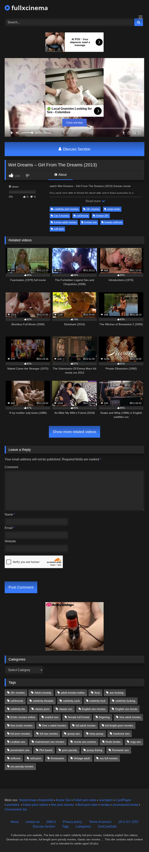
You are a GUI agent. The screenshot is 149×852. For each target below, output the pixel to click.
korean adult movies (65, 222)
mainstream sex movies (49, 741)
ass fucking (116, 692)
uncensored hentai (125, 804)
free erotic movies (21, 725)
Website (10, 541)
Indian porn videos (35, 804)
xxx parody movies (21, 766)
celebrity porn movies (67, 209)
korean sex (90, 222)
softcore (15, 758)
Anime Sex (63, 800)
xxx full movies (109, 758)
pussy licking (94, 750)
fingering (104, 717)
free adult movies (130, 717)
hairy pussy (96, 733)
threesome (57, 758)
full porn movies (20, 733)
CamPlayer (123, 800)
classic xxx (65, 708)
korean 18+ (102, 215)
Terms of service (100, 821)
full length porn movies (119, 725)
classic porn (42, 708)
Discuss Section (76, 149)
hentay (105, 804)
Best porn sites (87, 804)
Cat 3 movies (61, 215)
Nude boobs (113, 741)
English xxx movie (126, 708)
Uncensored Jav (16, 809)
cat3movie (82, 215)
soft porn (59, 228)
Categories (83, 826)
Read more (93, 201)
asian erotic (113, 209)
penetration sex (19, 750)
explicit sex (51, 717)
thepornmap (27, 800)
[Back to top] (137, 840)
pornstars (13, 804)
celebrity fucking (125, 700)
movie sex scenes (85, 741)
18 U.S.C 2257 (128, 821)
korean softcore (113, 222)
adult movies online (73, 692)
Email (10, 527)
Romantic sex (120, 750)
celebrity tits (17, 708)
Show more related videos (74, 432)
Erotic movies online (22, 717)
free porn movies (62, 804)
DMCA (51, 821)
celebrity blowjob (43, 700)
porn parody (69, 750)
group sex (74, 733)
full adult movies (85, 725)
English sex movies (93, 708)
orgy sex (135, 741)
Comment (11, 467)
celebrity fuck (97, 700)
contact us (33, 821)
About (62, 174)
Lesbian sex (17, 741)
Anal (97, 692)
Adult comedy (43, 692)
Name (10, 514)
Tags (65, 826)
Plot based (45, 750)
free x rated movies (54, 725)
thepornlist (46, 800)
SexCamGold (107, 826)
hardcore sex (121, 733)
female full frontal (78, 717)
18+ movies (93, 209)
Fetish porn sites (85, 800)
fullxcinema (29, 7)
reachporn (106, 800)
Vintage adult (82, 758)
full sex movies (49, 733)
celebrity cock (71, 700)
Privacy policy (72, 821)
